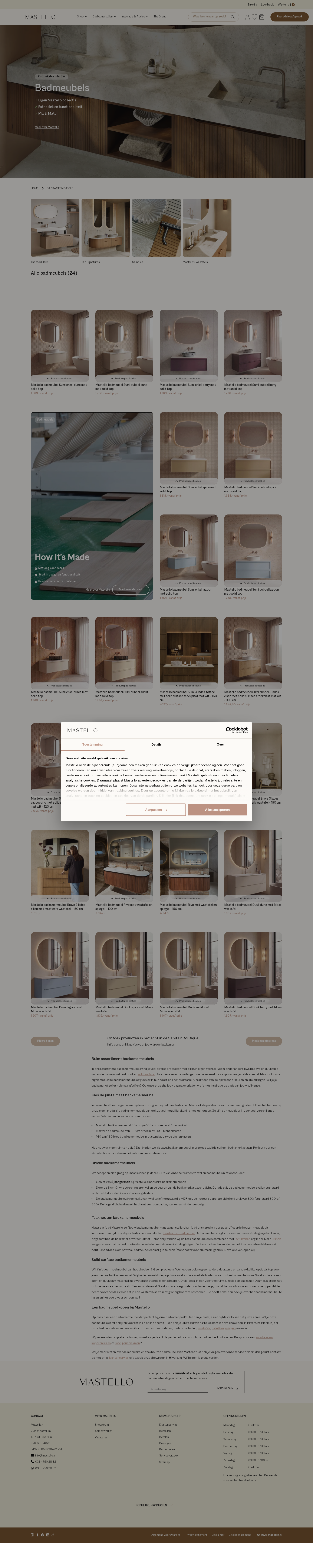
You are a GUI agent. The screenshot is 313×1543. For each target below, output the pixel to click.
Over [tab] (220, 744)
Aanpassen (153, 809)
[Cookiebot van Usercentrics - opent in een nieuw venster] (229, 730)
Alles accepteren (217, 809)
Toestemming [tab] (92, 744)
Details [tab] (156, 744)
